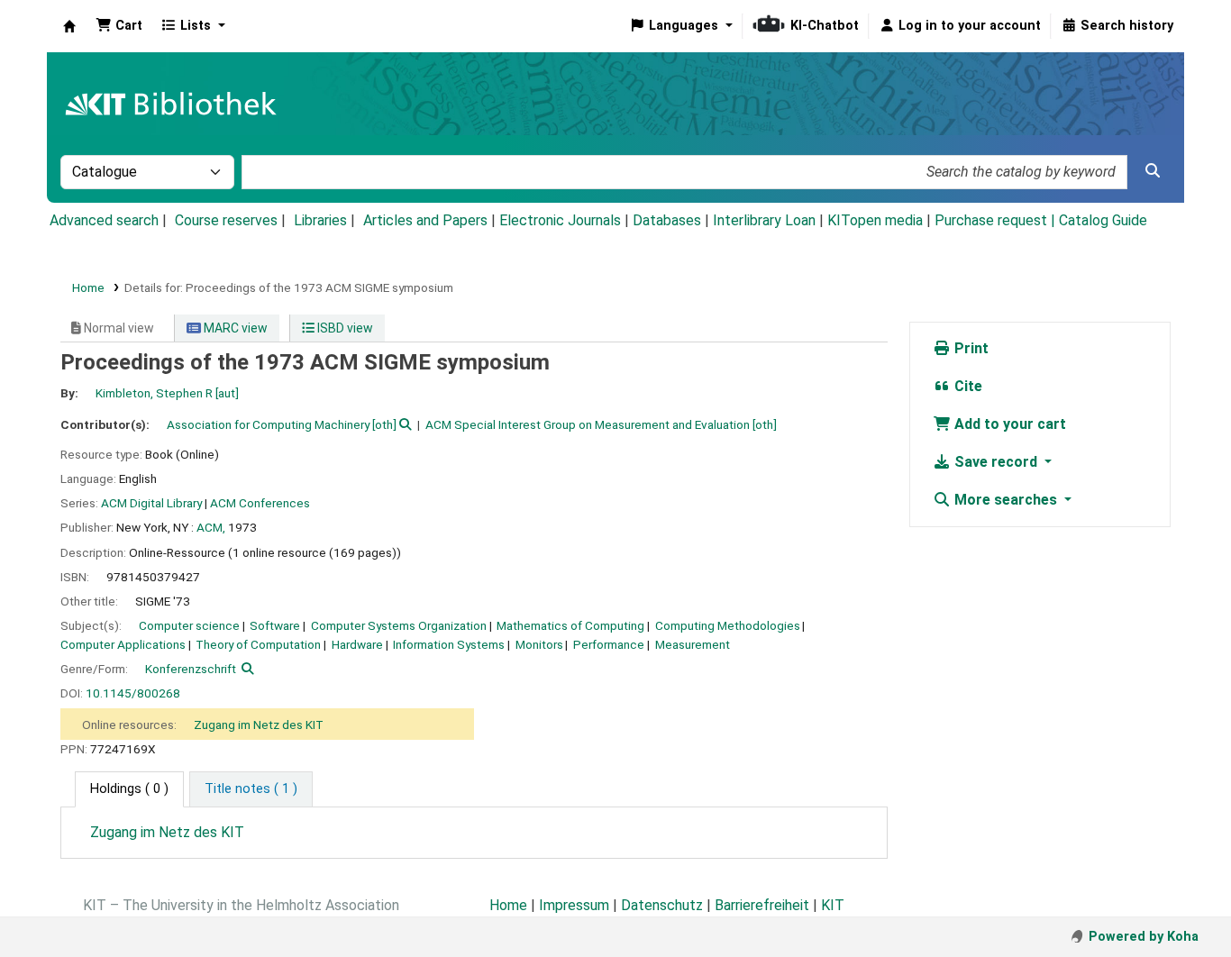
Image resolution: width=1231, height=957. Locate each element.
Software (275, 625)
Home (88, 287)
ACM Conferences (260, 503)
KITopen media (875, 220)
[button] (119, 26)
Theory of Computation (258, 644)
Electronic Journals (560, 220)
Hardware (357, 644)
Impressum (574, 905)
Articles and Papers (425, 220)
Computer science (189, 625)
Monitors (539, 644)
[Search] (1153, 171)
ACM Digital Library (151, 503)
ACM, (210, 527)
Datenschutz (662, 905)
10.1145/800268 (133, 693)
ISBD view (344, 328)
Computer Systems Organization (399, 625)
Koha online (69, 26)
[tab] (251, 789)
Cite (966, 386)
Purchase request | (997, 220)
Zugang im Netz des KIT (259, 724)
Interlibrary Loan (764, 220)
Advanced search (104, 220)
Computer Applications (123, 644)
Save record (996, 461)
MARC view (234, 328)
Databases (667, 220)
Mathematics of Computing (570, 625)
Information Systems (449, 644)
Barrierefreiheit (762, 905)
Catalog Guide (1103, 220)
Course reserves (226, 220)
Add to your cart (1008, 424)
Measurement (692, 644)
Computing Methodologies (727, 625)
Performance (608, 644)
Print (970, 348)
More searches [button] (1006, 499)
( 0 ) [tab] (129, 789)
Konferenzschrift (190, 668)
